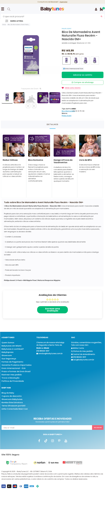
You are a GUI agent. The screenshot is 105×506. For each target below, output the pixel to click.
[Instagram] (52, 440)
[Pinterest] (59, 440)
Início (4, 25)
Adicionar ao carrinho (82, 75)
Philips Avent (66, 29)
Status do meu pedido (83, 351)
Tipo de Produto (68, 109)
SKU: (74, 109)
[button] (66, 60)
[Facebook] (39, 440)
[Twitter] (45, 440)
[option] (31, 56)
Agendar (63, 2)
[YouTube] (65, 440)
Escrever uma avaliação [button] (52, 309)
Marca (64, 113)
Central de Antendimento (84, 354)
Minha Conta (78, 348)
